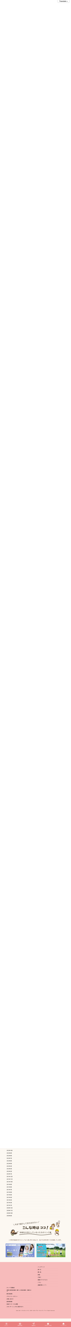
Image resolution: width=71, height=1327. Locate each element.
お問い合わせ (10, 1298)
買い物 (39, 1272)
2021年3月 (9, 1200)
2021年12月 (10, 1176)
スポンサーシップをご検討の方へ (15, 1306)
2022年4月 (9, 1166)
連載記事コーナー (42, 1284)
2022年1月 (9, 1173)
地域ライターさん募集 (12, 1304)
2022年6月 (9, 1160)
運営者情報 (9, 1301)
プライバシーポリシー (12, 1296)
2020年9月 (9, 1215)
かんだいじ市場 (48, 1325)
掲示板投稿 (9, 1293)
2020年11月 (10, 1210)
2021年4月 (9, 1197)
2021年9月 (9, 1184)
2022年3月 (9, 1168)
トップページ (41, 1266)
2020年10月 (10, 1213)
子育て (39, 1277)
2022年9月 (9, 1153)
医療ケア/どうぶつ (42, 1279)
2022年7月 (9, 1158)
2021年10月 (10, 1181)
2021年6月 (9, 1192)
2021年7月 (9, 1189)
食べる (39, 1269)
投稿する (34, 1325)
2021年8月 (9, 1187)
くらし (39, 1282)
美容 (39, 1274)
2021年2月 (9, 1202)
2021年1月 (9, 1205)
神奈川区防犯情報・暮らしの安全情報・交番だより (19, 1291)
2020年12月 (10, 1207)
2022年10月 (10, 1150)
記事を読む (20, 1325)
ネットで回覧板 (11, 1287)
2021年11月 (10, 1179)
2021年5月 (9, 1194)
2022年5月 (9, 1163)
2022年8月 (9, 1155)
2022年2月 (9, 1171)
